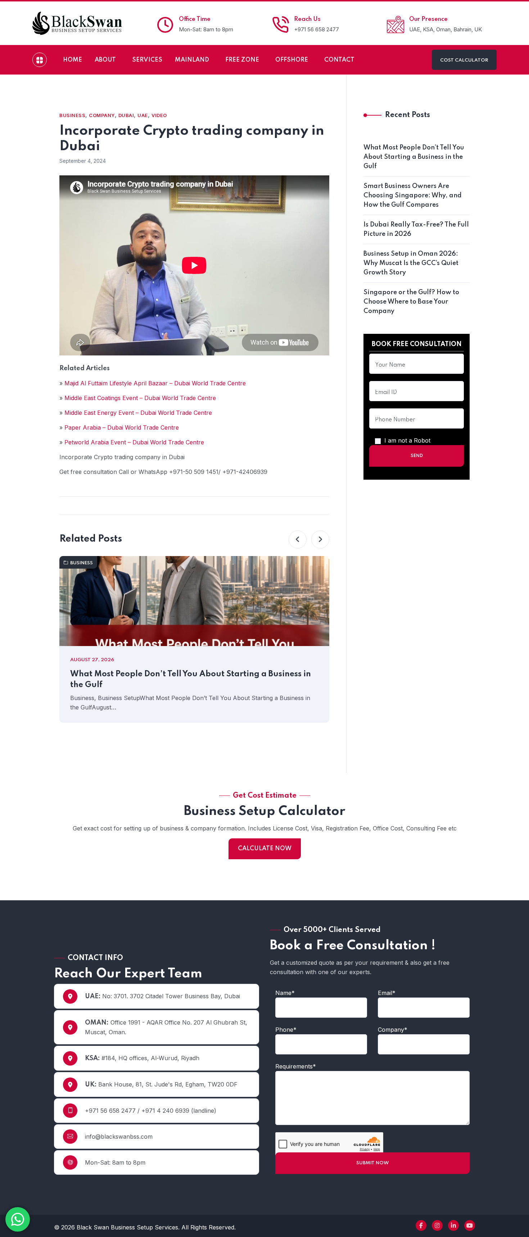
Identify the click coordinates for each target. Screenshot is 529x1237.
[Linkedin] (453, 1225)
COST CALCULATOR (464, 60)
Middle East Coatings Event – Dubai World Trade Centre (140, 398)
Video (159, 115)
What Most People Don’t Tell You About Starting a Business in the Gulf (190, 679)
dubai (126, 115)
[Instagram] (437, 1225)
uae (142, 115)
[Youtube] (469, 1225)
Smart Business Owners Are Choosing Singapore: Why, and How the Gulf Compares (412, 195)
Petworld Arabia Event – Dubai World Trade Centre (134, 442)
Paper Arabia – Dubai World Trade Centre (121, 427)
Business (72, 115)
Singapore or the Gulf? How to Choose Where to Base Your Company (411, 301)
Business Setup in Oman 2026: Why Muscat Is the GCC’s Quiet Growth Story (410, 263)
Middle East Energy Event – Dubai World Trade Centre (138, 412)
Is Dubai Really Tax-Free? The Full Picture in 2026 (416, 229)
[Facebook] (421, 1225)
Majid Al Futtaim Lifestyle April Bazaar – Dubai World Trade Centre (155, 383)
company (102, 115)
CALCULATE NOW (264, 849)
